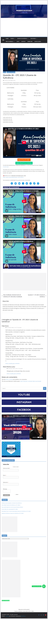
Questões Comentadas (11, 72)
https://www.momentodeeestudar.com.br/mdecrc (13, 177)
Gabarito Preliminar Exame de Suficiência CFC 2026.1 (13, 513)
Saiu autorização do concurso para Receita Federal (12, 507)
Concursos (33, 38)
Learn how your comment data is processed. (30, 381)
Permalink (19, 327)
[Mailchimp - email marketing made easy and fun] (17, 494)
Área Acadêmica (9, 41)
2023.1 (5, 72)
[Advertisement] (24, 27)
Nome (4, 475)
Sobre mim (29, 41)
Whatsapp (5, 489)
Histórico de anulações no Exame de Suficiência (12, 503)
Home (7, 38)
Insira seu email (6, 468)
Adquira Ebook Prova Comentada (24, 163)
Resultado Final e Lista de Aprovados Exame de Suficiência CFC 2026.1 (16, 511)
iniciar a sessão (9, 379)
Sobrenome (5, 482)
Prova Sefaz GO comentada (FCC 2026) (10, 509)
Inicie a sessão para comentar (13, 363)
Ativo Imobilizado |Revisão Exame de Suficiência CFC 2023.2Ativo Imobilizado (12, 295)
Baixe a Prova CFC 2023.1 (24, 159)
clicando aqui (6, 166)
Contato (23, 41)
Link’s (18, 41)
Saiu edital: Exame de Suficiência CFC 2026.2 (11, 505)
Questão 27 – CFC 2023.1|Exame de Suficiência (36, 295)
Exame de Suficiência (22, 38)
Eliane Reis (13, 80)
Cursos (12, 38)
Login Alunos (37, 41)
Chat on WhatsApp (6, 600)
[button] (14, 38)
